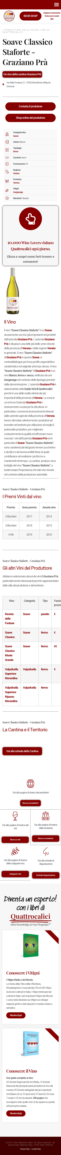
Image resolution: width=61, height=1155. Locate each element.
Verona (16, 182)
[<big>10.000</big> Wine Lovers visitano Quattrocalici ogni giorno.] (30, 218)
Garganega (18, 192)
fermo (15, 151)
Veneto (16, 173)
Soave (15, 136)
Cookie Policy (36, 1149)
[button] (56, 5)
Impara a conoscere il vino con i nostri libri (51, 16)
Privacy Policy (25, 1149)
